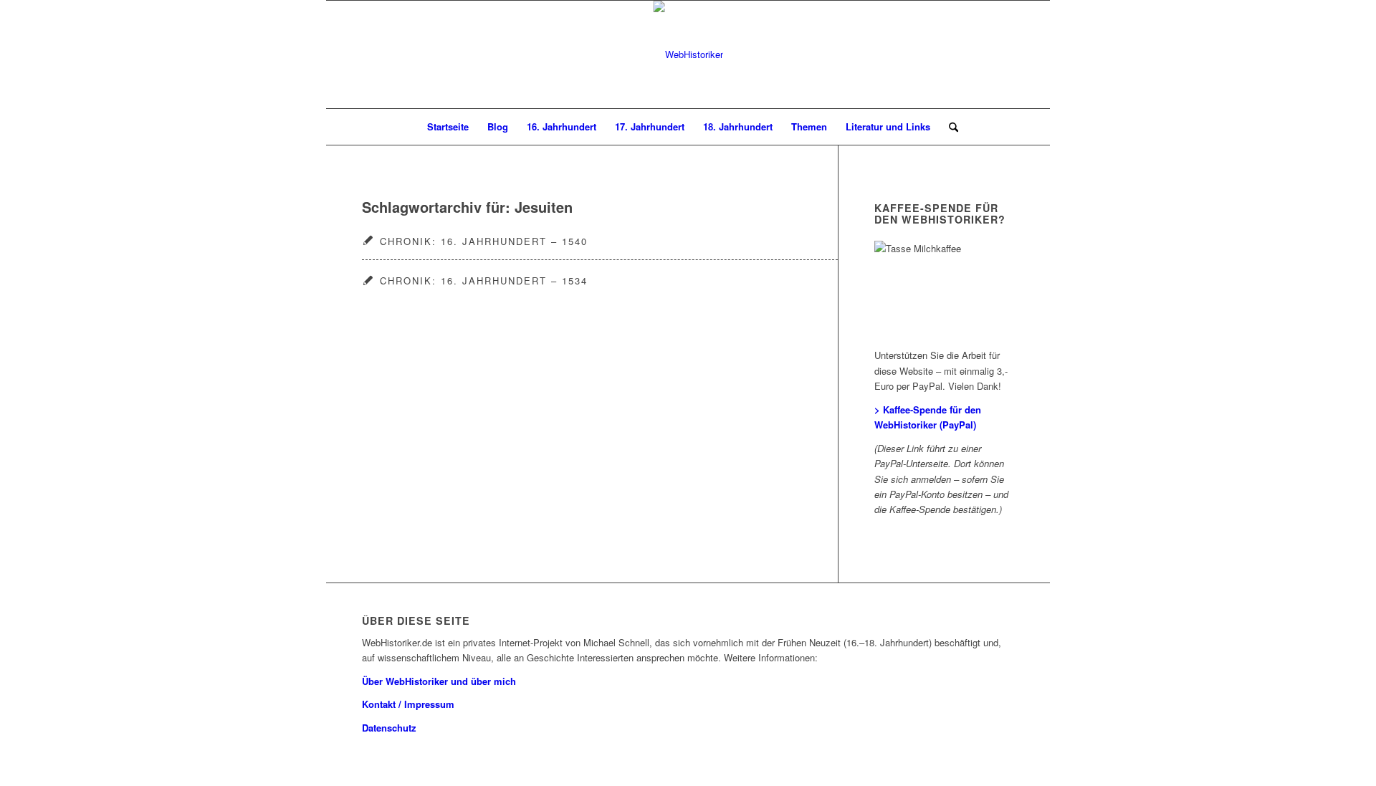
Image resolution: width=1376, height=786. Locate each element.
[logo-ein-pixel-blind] (688, 54)
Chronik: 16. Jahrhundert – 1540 (484, 241)
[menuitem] (448, 127)
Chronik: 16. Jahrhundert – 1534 (484, 280)
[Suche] (949, 127)
